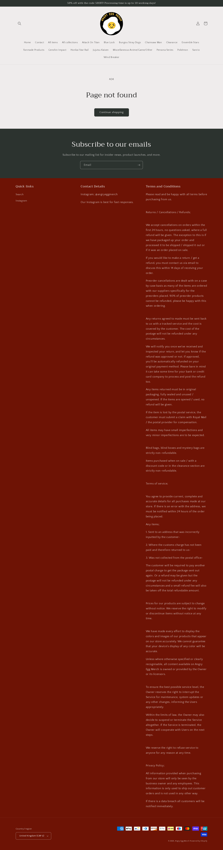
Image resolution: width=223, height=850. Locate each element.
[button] (19, 23)
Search (20, 194)
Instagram (21, 200)
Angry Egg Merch (182, 841)
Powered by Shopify (198, 841)
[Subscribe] (139, 165)
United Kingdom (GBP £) (31, 836)
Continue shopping (111, 112)
